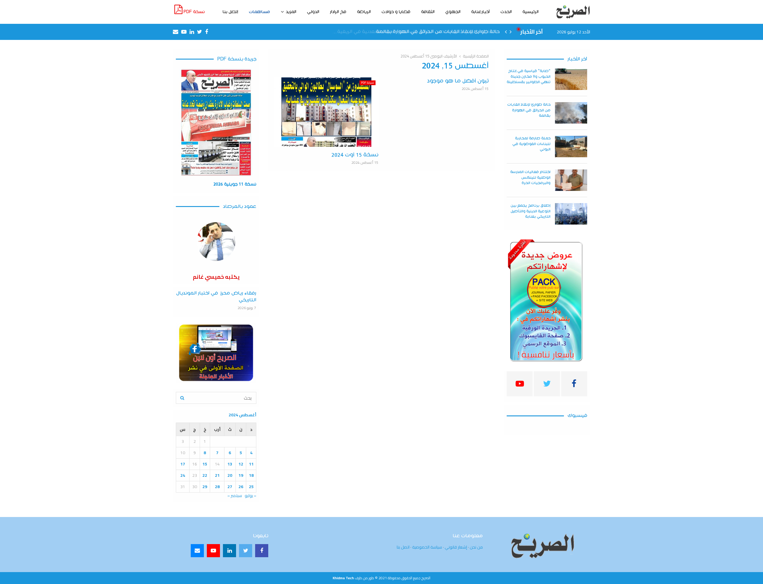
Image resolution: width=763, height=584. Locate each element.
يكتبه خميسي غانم (216, 277)
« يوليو (250, 495)
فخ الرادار (338, 12)
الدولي (313, 12)
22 (204, 475)
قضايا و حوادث (396, 12)
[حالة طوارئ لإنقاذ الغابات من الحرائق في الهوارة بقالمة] (571, 113)
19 (240, 475)
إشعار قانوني (456, 547)
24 (182, 475)
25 (251, 486)
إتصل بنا (230, 12)
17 (182, 464)
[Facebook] (261, 550)
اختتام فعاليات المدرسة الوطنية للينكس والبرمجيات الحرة (530, 177)
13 (229, 464)
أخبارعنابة (480, 12)
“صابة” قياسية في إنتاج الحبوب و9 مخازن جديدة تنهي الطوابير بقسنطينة (528, 76)
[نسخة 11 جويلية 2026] (216, 122)
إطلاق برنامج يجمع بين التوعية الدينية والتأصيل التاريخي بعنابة (530, 211)
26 (240, 486)
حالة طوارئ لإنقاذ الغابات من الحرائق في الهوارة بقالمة (528, 110)
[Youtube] (213, 550)
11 (251, 464)
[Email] (197, 550)
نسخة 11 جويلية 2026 (234, 184)
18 (251, 475)
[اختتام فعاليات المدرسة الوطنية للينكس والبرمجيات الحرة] (571, 180)
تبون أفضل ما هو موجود (458, 81)
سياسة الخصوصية (427, 547)
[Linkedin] (229, 550)
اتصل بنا (403, 547)
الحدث (506, 12)
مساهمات (259, 12)
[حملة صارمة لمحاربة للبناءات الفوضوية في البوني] (571, 146)
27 (229, 486)
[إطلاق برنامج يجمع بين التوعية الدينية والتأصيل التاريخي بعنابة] (571, 214)
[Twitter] (245, 550)
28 (217, 486)
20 (229, 475)
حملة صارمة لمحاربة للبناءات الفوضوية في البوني (531, 143)
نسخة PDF (193, 12)
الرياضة (364, 12)
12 (240, 464)
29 (204, 486)
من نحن (476, 547)
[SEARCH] (182, 398)
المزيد (291, 12)
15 (204, 464)
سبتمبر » (234, 495)
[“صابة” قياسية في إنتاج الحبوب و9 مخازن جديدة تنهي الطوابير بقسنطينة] (571, 79)
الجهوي (452, 12)
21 (217, 475)
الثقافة (428, 12)
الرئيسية (530, 12)
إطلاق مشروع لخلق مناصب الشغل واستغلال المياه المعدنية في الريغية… (417, 32)
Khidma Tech (343, 577)
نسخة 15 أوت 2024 (355, 155)
